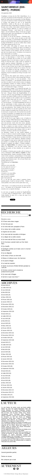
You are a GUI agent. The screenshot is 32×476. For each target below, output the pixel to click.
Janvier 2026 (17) (7, 302)
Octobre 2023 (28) (7, 366)
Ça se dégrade (7, 253)
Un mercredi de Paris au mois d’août (14, 239)
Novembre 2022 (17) (8, 392)
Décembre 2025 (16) (8, 304)
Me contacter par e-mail (8, 459)
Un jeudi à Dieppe (8, 261)
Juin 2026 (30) (6, 290)
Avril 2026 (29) (6, 294)
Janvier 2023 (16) (7, 387)
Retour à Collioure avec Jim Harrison (14, 258)
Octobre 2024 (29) (7, 337)
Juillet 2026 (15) (7, 287)
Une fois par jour (8, 224)
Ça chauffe (6, 246)
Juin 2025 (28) (6, 318)
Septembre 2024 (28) (8, 340)
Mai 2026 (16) (6, 292)
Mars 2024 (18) (7, 354)
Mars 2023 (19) (7, 382)
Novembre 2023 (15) (8, 363)
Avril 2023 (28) (6, 380)
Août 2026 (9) (6, 285)
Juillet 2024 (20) (7, 344)
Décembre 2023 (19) (8, 361)
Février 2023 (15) (7, 385)
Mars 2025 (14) (7, 325)
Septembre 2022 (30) (8, 397)
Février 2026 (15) (7, 299)
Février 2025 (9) (7, 328)
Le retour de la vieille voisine (11, 229)
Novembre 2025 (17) (8, 306)
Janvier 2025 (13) (7, 330)
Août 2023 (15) (6, 371)
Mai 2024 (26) (6, 349)
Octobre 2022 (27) (7, 394)
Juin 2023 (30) (6, 375)
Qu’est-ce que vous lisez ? (11, 277)
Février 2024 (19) (7, 356)
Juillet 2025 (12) (7, 316)
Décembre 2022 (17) (8, 390)
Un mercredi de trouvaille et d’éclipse (14, 234)
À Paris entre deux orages (11, 221)
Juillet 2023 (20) (7, 373)
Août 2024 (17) (6, 342)
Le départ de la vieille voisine (12, 237)
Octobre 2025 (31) (7, 309)
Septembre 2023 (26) (8, 368)
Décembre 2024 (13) (8, 332)
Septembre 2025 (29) (8, 311)
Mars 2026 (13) (7, 297)
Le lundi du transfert (9, 263)
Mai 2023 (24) (6, 378)
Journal (16, 1)
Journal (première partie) (8, 452)
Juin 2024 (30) (6, 347)
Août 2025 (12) (6, 313)
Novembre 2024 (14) (8, 335)
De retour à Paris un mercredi (12, 255)
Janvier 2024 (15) (7, 359)
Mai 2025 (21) (6, 321)
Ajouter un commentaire (16, 205)
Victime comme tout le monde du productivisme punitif (12, 270)
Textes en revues (6, 456)
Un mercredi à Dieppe (9, 274)
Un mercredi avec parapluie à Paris (13, 226)
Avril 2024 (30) (6, 351)
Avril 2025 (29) (6, 323)
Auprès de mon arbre (9, 232)
